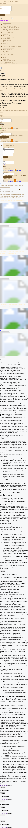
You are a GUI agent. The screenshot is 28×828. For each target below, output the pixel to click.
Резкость (5, 57)
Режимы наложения (8, 56)
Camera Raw (6, 31)
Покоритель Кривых (8, 54)
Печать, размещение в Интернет (11, 27)
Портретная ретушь (8, 32)
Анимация (5, 34)
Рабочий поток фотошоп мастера (11, 29)
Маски (4, 42)
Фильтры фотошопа (8, 62)
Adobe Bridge (6, 43)
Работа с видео (6, 38)
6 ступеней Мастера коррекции (10, 63)
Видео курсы (6, 45)
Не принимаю (3, 785)
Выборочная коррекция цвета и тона (12, 46)
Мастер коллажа (7, 35)
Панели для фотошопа (8, 37)
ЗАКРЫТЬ (3, 73)
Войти (2, 124)
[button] (3, 128)
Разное (4, 24)
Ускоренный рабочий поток (9, 26)
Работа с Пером (7, 40)
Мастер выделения (7, 49)
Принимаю (12, 135)
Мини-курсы (6, 51)
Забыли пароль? (4, 122)
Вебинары (5, 53)
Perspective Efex (7, 23)
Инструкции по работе (12, 1)
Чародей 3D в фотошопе (9, 60)
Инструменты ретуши (8, 48)
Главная (5, 1)
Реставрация (6, 59)
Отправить (3, 15)
